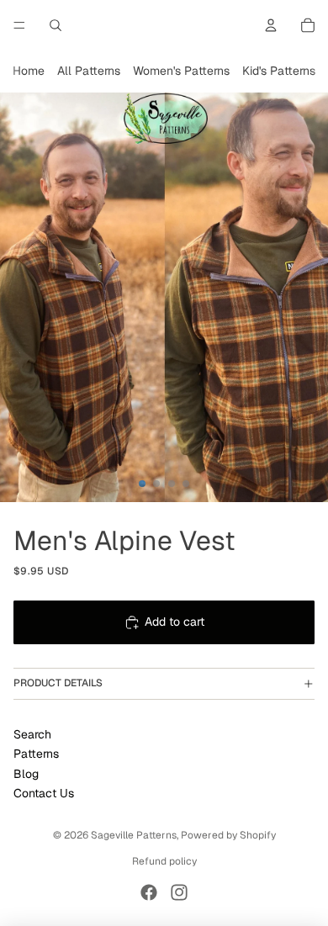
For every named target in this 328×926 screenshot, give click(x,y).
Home (29, 70)
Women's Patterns (181, 70)
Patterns (36, 753)
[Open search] (55, 25)
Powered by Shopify (228, 835)
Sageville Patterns (134, 835)
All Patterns (88, 70)
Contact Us (43, 793)
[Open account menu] (270, 25)
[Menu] (19, 25)
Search (32, 734)
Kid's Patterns (278, 70)
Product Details (58, 683)
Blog (26, 773)
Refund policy (164, 861)
